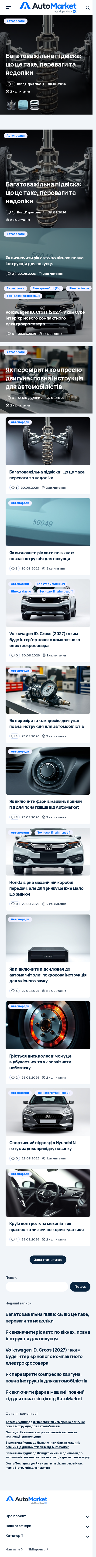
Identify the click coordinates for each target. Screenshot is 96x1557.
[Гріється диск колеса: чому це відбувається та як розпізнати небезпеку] (48, 1025)
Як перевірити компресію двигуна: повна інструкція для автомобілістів (46, 1377)
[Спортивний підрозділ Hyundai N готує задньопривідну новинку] (48, 1112)
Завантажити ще (48, 1259)
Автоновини (15, 288)
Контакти (13, 1549)
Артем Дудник (17, 1422)
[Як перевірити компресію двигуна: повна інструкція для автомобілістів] (48, 379)
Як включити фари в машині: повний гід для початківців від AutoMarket (45, 1395)
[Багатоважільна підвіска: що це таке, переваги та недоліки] (48, 179)
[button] (8, 7)
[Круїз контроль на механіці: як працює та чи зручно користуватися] (48, 1193)
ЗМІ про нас (36, 1549)
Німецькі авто (79, 288)
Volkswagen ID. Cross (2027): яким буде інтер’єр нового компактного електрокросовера (44, 1356)
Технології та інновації (23, 296)
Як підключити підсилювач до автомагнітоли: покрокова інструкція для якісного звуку (48, 1455)
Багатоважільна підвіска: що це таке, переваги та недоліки (47, 1317)
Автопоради (16, 21)
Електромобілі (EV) (47, 288)
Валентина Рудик (19, 1442)
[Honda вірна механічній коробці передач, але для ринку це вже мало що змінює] (48, 852)
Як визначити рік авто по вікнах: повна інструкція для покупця (48, 1335)
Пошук (11, 1277)
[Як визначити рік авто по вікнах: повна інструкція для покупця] (48, 65)
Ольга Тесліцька (18, 1463)
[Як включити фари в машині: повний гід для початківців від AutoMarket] (48, 771)
